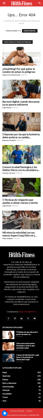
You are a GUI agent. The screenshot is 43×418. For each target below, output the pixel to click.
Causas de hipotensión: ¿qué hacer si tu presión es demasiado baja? (27, 357)
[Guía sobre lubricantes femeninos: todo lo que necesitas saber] (8, 346)
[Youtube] (34, 318)
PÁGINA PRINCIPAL (30, 31)
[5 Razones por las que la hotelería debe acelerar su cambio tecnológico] (21, 121)
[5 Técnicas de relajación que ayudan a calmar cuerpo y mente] (21, 187)
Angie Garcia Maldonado (11, 75)
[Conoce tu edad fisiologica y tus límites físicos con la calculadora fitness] (21, 154)
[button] (4, 3)
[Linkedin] (21, 318)
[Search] (39, 3)
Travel (5, 130)
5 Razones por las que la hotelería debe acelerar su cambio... (21, 136)
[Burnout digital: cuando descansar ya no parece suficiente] (21, 89)
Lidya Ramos (6, 107)
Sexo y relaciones (8, 65)
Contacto (29, 411)
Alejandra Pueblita (9, 140)
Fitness (5, 163)
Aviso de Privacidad (17, 411)
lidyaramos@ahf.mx (27, 311)
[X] (28, 318)
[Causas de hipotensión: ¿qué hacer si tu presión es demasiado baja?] (8, 358)
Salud (5, 97)
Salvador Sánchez (8, 173)
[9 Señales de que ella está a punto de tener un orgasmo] (8, 335)
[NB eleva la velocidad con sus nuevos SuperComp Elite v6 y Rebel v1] (21, 220)
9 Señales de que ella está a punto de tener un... (27, 333)
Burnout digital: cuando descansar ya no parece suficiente (21, 103)
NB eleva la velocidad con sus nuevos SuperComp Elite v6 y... (19, 234)
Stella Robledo (7, 238)
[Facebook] (8, 318)
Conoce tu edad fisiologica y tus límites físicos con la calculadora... (21, 168)
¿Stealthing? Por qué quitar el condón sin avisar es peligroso (18, 70)
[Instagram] (15, 318)
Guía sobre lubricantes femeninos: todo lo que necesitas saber (25, 345)
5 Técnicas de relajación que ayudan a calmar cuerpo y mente (20, 201)
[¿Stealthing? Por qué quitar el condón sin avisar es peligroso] (21, 56)
